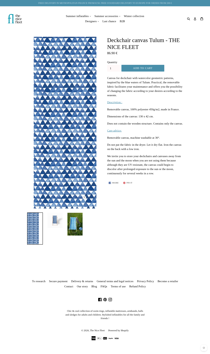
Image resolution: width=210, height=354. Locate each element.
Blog (94, 286)
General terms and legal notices (115, 281)
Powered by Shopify (118, 330)
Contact (68, 286)
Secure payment (58, 281)
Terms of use (118, 286)
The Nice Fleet (97, 330)
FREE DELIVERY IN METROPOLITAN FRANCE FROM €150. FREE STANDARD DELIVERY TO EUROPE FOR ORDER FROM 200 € (105, 3)
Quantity (112, 62)
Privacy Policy (145, 281)
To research (38, 281)
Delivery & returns (82, 281)
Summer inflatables (79, 16)
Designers (92, 21)
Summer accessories (108, 16)
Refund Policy (137, 286)
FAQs (104, 286)
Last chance (109, 21)
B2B (122, 21)
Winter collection (134, 16)
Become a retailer (168, 281)
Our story (82, 286)
